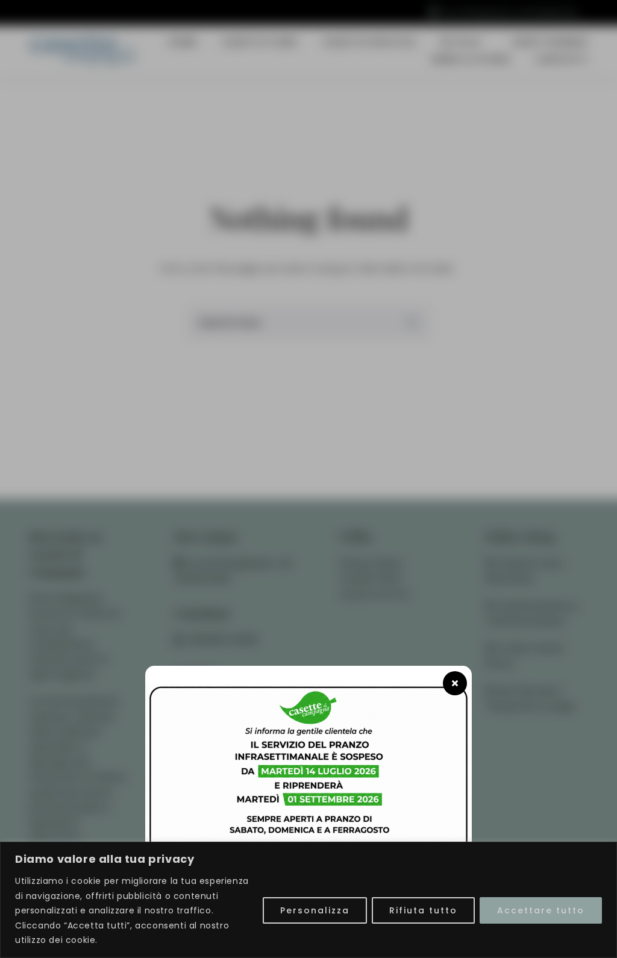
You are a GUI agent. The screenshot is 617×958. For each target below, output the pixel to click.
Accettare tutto (540, 910)
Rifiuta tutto (423, 910)
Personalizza (314, 910)
